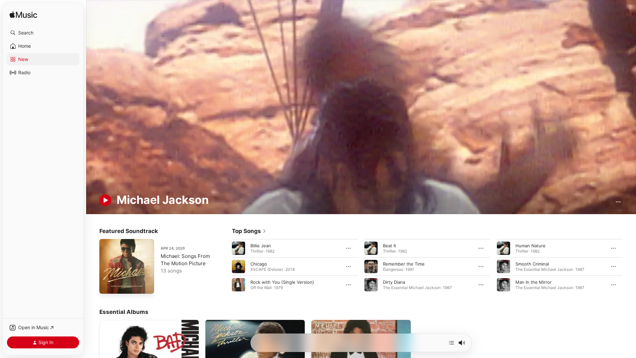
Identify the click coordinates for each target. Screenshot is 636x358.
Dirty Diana (394, 281)
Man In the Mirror (533, 281)
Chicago (258, 263)
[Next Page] (629, 266)
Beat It (389, 245)
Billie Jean (260, 245)
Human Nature (530, 245)
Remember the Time (404, 263)
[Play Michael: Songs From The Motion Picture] (108, 285)
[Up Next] (451, 342)
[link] (249, 231)
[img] (23, 15)
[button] (43, 32)
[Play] (105, 200)
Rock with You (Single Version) (282, 281)
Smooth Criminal (532, 263)
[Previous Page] (225, 266)
